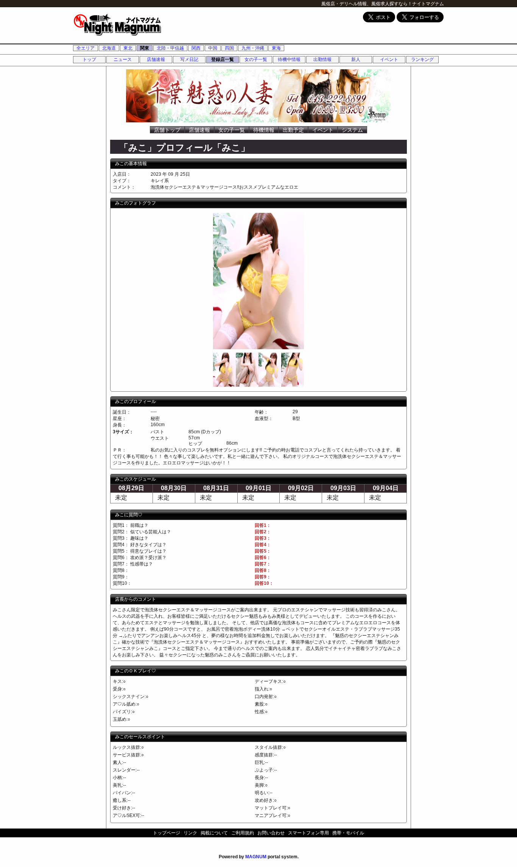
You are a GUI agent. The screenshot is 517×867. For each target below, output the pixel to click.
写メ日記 (189, 59)
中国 (212, 48)
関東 (144, 48)
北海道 (109, 48)
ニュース (123, 59)
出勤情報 (322, 59)
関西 (196, 48)
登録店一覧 (222, 59)
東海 (276, 48)
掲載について (214, 833)
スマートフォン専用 (308, 833)
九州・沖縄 (252, 48)
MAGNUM (255, 856)
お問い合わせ (271, 833)
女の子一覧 (255, 59)
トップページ (166, 833)
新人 (355, 59)
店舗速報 (156, 59)
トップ (89, 59)
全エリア (85, 48)
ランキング (422, 59)
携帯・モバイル (348, 833)
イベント (389, 59)
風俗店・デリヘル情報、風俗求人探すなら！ (366, 3)
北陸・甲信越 (170, 48)
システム (352, 130)
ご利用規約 (242, 833)
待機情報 (263, 130)
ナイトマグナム (428, 3)
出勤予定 (293, 130)
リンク (190, 833)
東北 (127, 48)
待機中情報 (289, 59)
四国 (229, 48)
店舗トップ (167, 130)
